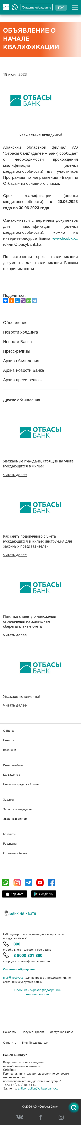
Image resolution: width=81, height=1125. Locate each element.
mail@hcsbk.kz (13, 977)
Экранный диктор (15, 818)
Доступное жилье (62, 1032)
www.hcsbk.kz (65, 238)
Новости (8, 740)
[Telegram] (34, 300)
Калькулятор (11, 774)
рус (61, 7)
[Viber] (23, 300)
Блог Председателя (35, 1042)
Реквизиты (10, 843)
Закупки (8, 799)
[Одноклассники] (11, 300)
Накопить (9, 1032)
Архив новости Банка (23, 370)
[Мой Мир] (17, 300)
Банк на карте (22, 913)
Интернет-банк (13, 765)
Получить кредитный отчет (21, 784)
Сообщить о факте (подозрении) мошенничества (37, 992)
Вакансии (9, 749)
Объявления (15, 322)
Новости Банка (17, 341)
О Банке (8, 730)
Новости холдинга (20, 332)
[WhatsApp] (28, 300)
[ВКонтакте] (5, 300)
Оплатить (9, 1042)
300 (17, 944)
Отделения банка (15, 853)
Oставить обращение (36, 7)
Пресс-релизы (16, 351)
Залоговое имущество (18, 809)
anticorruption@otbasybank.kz (38, 1088)
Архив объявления (21, 360)
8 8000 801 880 (28, 955)
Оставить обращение (19, 969)
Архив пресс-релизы (22, 380)
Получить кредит (33, 1032)
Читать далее (15, 474)
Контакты (9, 834)
